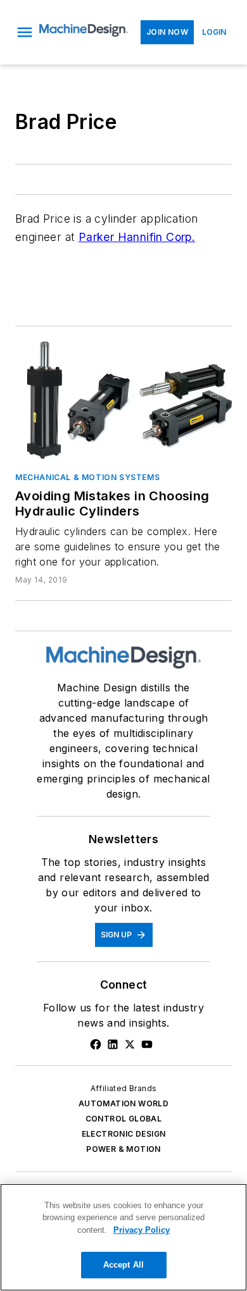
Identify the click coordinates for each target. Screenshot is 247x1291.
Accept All (123, 1264)
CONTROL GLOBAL (124, 1118)
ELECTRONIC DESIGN (124, 1134)
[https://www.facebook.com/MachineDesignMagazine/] (95, 1044)
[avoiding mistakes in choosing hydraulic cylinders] (123, 402)
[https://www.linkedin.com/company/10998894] (112, 1044)
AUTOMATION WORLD (123, 1103)
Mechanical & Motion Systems (87, 477)
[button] (24, 32)
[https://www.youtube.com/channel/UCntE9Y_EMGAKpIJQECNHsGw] (147, 1044)
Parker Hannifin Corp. (137, 237)
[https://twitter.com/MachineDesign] (130, 1044)
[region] (123, 1237)
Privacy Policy (141, 1230)
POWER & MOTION (123, 1149)
